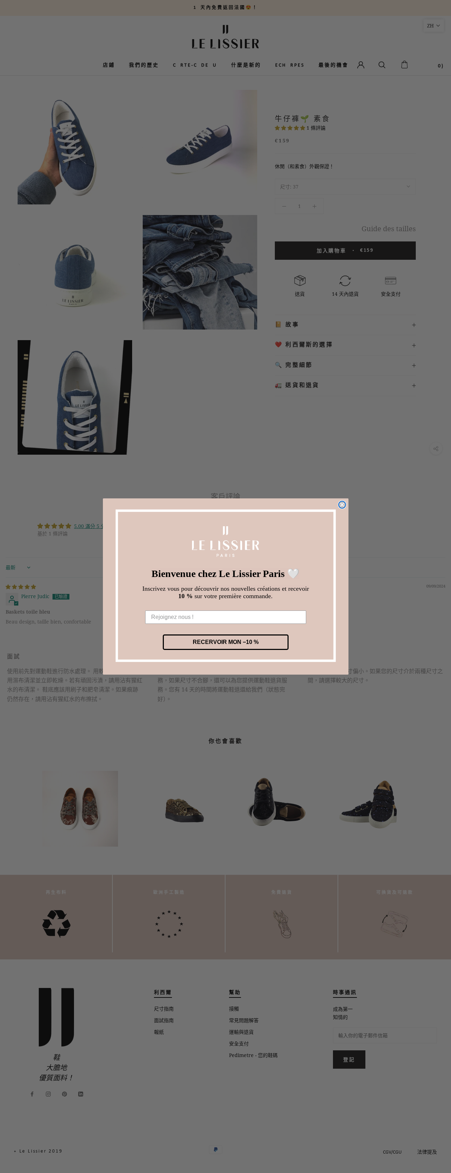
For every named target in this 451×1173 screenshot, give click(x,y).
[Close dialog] (342, 504)
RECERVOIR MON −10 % (226, 642)
